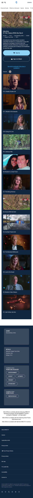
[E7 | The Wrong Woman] (16, 182)
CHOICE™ (10, 376)
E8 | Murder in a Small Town (10, 172)
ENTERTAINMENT (12, 372)
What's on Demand (14, 8)
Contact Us (4, 477)
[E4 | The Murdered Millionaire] (16, 242)
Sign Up (18, 53)
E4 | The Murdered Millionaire (10, 252)
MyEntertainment (12, 396)
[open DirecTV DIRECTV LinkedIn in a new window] (2, 491)
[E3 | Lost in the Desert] (16, 262)
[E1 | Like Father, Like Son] (16, 302)
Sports (22, 8)
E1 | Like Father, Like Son (9, 312)
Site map (4, 461)
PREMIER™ (10, 380)
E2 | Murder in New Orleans (10, 292)
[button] (2, 2)
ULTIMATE (20, 376)
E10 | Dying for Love (8, 131)
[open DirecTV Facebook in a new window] (5, 491)
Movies (27, 8)
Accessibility (4, 472)
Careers (3, 435)
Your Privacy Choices (8, 451)
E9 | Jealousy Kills (7, 152)
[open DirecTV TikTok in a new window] (19, 491)
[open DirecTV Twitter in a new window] (9, 491)
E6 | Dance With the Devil (9, 212)
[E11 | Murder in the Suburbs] (16, 102)
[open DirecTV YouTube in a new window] (15, 491)
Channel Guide (4, 8)
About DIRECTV (5, 429)
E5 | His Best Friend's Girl (9, 232)
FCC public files (5, 466)
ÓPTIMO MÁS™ (11, 383)
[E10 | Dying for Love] (16, 122)
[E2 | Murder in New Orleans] (16, 282)
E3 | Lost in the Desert (8, 272)
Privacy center (5, 445)
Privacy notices (5, 456)
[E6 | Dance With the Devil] (16, 202)
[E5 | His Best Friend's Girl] (16, 222)
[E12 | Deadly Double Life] (16, 81)
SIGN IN (29, 2)
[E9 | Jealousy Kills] (16, 142)
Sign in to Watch (17, 59)
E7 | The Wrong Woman (9, 192)
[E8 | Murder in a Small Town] (16, 162)
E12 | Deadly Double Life (9, 91)
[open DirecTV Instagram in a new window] (12, 491)
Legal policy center (6, 440)
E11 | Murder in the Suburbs (10, 111)
